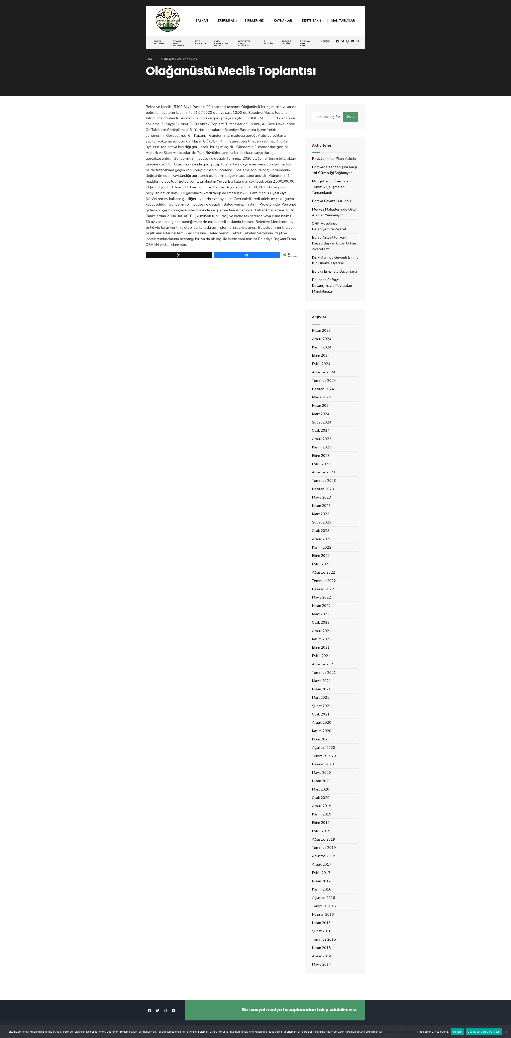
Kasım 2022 (321, 547)
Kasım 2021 (321, 639)
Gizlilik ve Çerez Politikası (244, 43)
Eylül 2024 (321, 363)
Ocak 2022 (321, 622)
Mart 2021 (320, 697)
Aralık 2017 (321, 864)
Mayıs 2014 (321, 964)
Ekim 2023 (321, 455)
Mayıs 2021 (321, 680)
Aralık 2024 (321, 338)
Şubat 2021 (321, 706)
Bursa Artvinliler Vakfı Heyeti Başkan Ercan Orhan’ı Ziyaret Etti (334, 243)
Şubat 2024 (321, 422)
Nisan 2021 (321, 689)
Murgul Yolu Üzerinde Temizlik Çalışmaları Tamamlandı (330, 187)
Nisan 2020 (321, 781)
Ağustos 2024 (323, 372)
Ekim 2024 (321, 355)
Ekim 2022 (321, 555)
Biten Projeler (200, 42)
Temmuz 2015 (324, 939)
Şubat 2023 (321, 522)
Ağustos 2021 (323, 664)
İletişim (325, 41)
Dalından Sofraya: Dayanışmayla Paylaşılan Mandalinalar (332, 285)
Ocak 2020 (321, 797)
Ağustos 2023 (323, 472)
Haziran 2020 (323, 764)
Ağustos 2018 (323, 856)
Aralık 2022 (321, 539)
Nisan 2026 (321, 330)
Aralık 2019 (321, 805)
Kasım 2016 (321, 889)
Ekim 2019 (321, 822)
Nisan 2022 (321, 605)
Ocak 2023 (321, 530)
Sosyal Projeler (159, 42)
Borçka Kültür (286, 42)
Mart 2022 (320, 614)
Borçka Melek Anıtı (305, 43)
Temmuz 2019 (324, 847)
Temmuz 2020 (324, 756)
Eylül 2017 (321, 872)
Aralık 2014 (321, 956)
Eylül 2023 (321, 464)
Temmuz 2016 (324, 906)
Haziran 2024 (323, 389)
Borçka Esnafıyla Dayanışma (334, 271)
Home (149, 59)
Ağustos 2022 (323, 572)
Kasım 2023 (321, 447)
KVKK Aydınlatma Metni (221, 43)
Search (351, 117)
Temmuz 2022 (324, 580)
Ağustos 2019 (323, 839)
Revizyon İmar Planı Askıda (334, 158)
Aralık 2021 (321, 630)
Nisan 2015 (321, 947)
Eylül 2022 (321, 564)
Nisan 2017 (321, 881)
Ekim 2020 (321, 739)
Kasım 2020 (321, 730)
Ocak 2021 (321, 714)
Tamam (457, 1031)
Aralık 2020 (321, 722)
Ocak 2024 (321, 430)
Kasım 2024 (321, 347)
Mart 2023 (320, 514)
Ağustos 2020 (323, 747)
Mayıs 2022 (321, 597)
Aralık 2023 (321, 438)
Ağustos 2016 (323, 897)
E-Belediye (268, 42)
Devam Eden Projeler (178, 43)
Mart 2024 (320, 414)
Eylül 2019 (321, 831)
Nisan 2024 (321, 405)
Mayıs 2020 (321, 772)
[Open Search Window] (357, 41)
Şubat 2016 (321, 931)
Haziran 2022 (323, 589)
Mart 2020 (320, 789)
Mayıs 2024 (321, 397)
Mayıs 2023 (321, 497)
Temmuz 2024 (324, 380)
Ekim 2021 (321, 647)
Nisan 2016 (321, 922)
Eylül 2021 (321, 655)
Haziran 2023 (323, 489)
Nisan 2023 (321, 505)
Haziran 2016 (323, 914)
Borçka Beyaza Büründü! (332, 201)
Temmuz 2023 (324, 480)
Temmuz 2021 (324, 672)
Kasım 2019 (321, 814)
